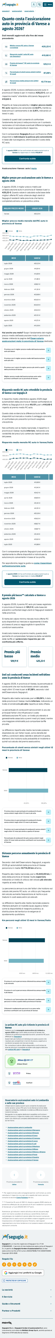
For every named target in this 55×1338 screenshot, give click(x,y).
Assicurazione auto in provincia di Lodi (22, 1144)
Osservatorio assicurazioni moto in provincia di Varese (23, 340)
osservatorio (29, 11)
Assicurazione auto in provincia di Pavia (22, 1155)
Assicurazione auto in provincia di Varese (23, 1160)
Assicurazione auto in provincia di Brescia (23, 1133)
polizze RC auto (14, 1050)
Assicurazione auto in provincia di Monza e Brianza (26, 1152)
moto (34, 168)
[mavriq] (7, 1323)
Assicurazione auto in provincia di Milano (23, 1149)
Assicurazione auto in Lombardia (20, 1127)
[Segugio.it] (15, 1237)
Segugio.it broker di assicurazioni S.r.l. (29, 1328)
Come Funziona (22, 1198)
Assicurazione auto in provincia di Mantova (24, 1146)
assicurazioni (17, 11)
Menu (50, 4)
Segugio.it (18, 1037)
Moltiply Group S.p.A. (30, 1330)
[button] (27, 350)
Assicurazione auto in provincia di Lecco (23, 1141)
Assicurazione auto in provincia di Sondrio (23, 1157)
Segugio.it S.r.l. (7, 1328)
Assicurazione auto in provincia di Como (22, 1136)
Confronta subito (27, 158)
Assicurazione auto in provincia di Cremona (24, 1138)
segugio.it (5, 11)
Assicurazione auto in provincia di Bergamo (24, 1130)
